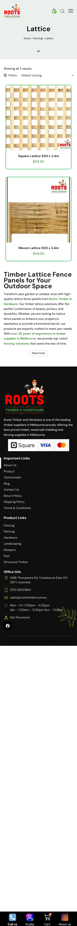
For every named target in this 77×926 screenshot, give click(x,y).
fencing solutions (16, 344)
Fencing (38, 38)
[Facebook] (8, 626)
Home (27, 38)
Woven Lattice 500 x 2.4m (38, 248)
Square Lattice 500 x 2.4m (38, 156)
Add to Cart (38, 147)
